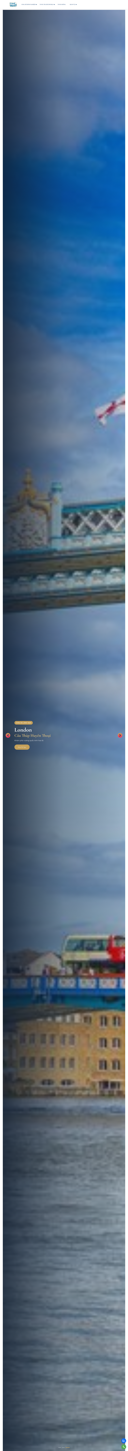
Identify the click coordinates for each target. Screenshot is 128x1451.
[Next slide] (120, 735)
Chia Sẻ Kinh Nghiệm (28, 4)
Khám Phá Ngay (22, 747)
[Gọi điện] (123, 1446)
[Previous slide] (8, 735)
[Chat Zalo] (123, 1440)
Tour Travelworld (47, 4)
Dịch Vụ (72, 4)
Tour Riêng (62, 4)
